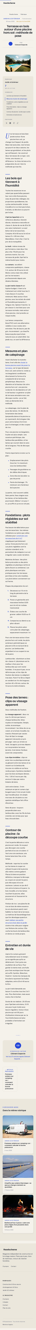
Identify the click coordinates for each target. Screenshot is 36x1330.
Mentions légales (8, 1324)
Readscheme (13, 14)
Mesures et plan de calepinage (17, 99)
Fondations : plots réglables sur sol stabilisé (17, 103)
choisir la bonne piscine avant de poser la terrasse (17, 365)
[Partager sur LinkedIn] (10, 123)
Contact (13, 1266)
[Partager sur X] (6, 123)
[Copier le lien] (17, 123)
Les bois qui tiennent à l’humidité (16, 96)
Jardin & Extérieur (11, 18)
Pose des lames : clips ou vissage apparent (17, 108)
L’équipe (5, 1302)
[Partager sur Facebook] (13, 123)
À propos (6, 1266)
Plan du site (6, 1308)
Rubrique (24, 14)
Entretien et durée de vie (14, 115)
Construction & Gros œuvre (12, 1284)
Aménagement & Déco (10, 1287)
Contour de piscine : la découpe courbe (18, 112)
